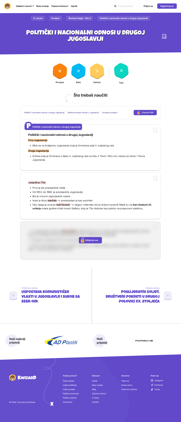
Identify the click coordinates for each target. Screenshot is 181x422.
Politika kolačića (70, 398)
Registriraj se (167, 6)
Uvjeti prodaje (69, 389)
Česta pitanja (68, 381)
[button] (25, 6)
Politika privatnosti (71, 393)
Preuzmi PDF (149, 113)
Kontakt (95, 402)
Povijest (55, 18)
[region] (90, 112)
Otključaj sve (91, 240)
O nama (95, 398)
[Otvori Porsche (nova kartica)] (144, 340)
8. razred (37, 18)
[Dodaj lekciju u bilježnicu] (164, 36)
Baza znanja (97, 385)
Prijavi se (125, 381)
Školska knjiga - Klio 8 (80, 18)
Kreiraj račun (126, 385)
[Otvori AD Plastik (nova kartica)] (61, 340)
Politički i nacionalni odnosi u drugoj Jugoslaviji (124, 18)
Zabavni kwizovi (99, 393)
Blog (94, 389)
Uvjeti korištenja (70, 385)
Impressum (67, 402)
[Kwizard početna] (7, 6)
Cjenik (94, 381)
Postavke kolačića (129, 389)
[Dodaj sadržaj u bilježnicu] (155, 130)
